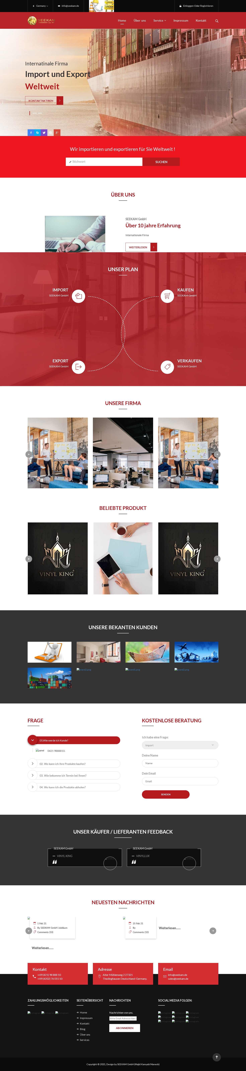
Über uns (140, 20)
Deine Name (150, 755)
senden (166, 794)
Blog (82, 1029)
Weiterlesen (138, 247)
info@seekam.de (70, 5)
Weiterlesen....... (74, 928)
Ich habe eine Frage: (155, 737)
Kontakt (201, 20)
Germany (41, 5)
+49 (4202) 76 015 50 (49, 978)
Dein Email (149, 773)
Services (84, 1039)
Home (122, 20)
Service (158, 20)
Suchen (161, 162)
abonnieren (124, 1028)
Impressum (181, 20)
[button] (77, 740)
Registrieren (206, 5)
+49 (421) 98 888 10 (49, 974)
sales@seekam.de (178, 978)
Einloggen (188, 5)
